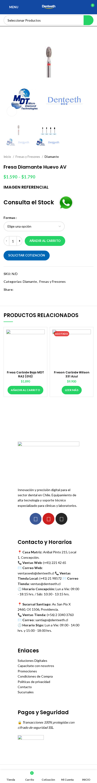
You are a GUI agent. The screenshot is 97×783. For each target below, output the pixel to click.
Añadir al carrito (45, 241)
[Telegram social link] (39, 290)
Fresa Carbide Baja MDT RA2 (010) (25, 374)
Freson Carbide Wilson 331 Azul (71, 374)
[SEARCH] (88, 20)
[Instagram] (61, 519)
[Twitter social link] (22, 290)
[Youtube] (48, 519)
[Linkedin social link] (33, 290)
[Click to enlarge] (11, 111)
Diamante (51, 157)
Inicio (8, 157)
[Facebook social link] (17, 290)
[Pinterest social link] (28, 290)
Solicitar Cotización (26, 255)
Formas (9, 218)
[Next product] (91, 157)
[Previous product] (81, 157)
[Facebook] (35, 519)
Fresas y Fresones (28, 157)
